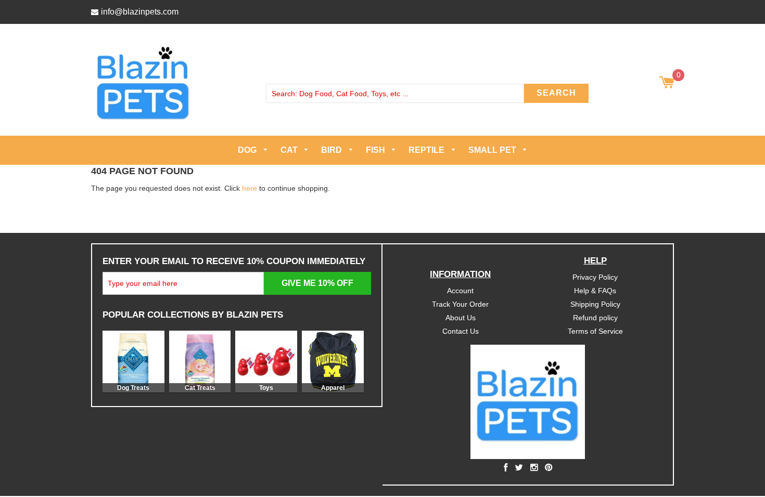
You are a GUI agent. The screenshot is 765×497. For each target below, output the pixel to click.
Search (556, 92)
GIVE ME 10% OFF (317, 283)
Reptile (428, 150)
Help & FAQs (595, 290)
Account (460, 290)
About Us (460, 317)
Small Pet (493, 150)
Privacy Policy (595, 277)
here (249, 188)
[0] (666, 83)
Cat (290, 150)
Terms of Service (595, 330)
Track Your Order (460, 303)
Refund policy (595, 317)
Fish (376, 150)
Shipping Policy (595, 303)
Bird (332, 150)
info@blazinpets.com (139, 11)
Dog (248, 150)
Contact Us (460, 330)
